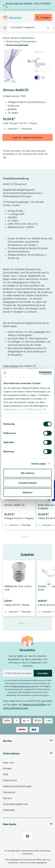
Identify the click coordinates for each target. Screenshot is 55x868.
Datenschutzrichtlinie (34, 704)
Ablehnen (27, 492)
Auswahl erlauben (27, 483)
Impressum (9, 792)
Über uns (8, 762)
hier (4, 157)
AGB (5, 774)
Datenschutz (10, 780)
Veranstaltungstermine (15, 804)
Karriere (7, 798)
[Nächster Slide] (48, 500)
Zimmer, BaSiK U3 (14, 505)
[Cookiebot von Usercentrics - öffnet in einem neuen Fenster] (39, 373)
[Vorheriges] (4, 6)
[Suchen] (48, 27)
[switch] (47, 433)
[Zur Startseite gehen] (12, 17)
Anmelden (42, 673)
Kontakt (7, 768)
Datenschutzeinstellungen (17, 786)
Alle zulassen (27, 473)
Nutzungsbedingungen (15, 708)
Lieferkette (9, 810)
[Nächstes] (50, 6)
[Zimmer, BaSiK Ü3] (27, 65)
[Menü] (5, 27)
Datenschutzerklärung (22, 686)
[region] (27, 65)
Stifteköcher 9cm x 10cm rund (18, 588)
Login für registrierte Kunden (27, 137)
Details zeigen (38, 463)
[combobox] (26, 27)
